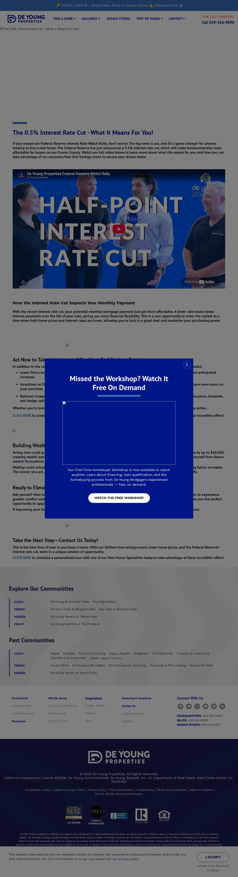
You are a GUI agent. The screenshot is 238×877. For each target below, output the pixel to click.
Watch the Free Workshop (119, 498)
